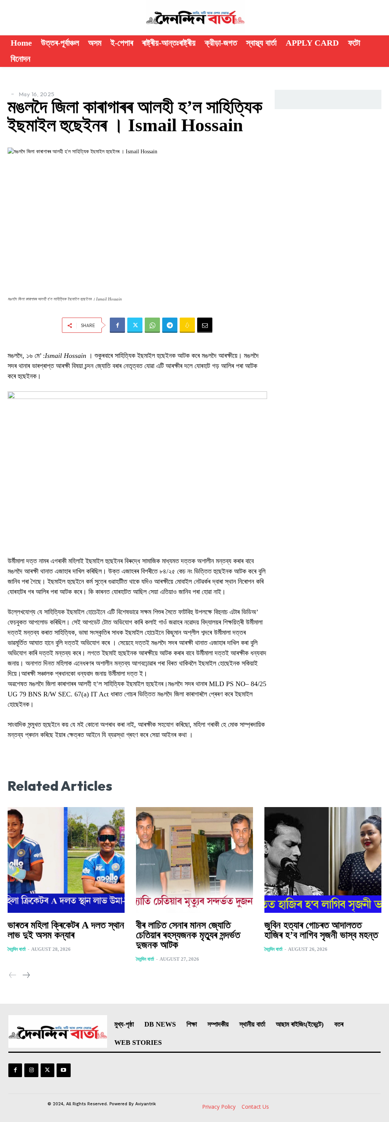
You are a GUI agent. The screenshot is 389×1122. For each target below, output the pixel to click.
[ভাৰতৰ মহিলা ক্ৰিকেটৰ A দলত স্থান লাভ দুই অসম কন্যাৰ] (66, 859)
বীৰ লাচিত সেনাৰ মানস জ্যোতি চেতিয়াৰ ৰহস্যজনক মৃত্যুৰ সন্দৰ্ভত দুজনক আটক (188, 935)
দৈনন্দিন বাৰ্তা (17, 949)
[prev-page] (13, 975)
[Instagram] (31, 1070)
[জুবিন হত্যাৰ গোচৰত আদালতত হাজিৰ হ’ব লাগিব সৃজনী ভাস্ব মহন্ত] (322, 859)
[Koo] (187, 325)
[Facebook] (117, 325)
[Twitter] (134, 325)
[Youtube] (63, 1070)
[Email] (204, 325)
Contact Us (255, 1106)
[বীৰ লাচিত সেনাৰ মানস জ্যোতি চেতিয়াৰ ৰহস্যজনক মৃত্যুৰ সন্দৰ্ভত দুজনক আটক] (194, 859)
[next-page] (26, 975)
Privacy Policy (219, 1106)
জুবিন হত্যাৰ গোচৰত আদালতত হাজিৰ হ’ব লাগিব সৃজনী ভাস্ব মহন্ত (321, 930)
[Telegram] (169, 325)
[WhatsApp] (152, 325)
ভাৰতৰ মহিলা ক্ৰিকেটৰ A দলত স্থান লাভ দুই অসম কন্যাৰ (66, 930)
